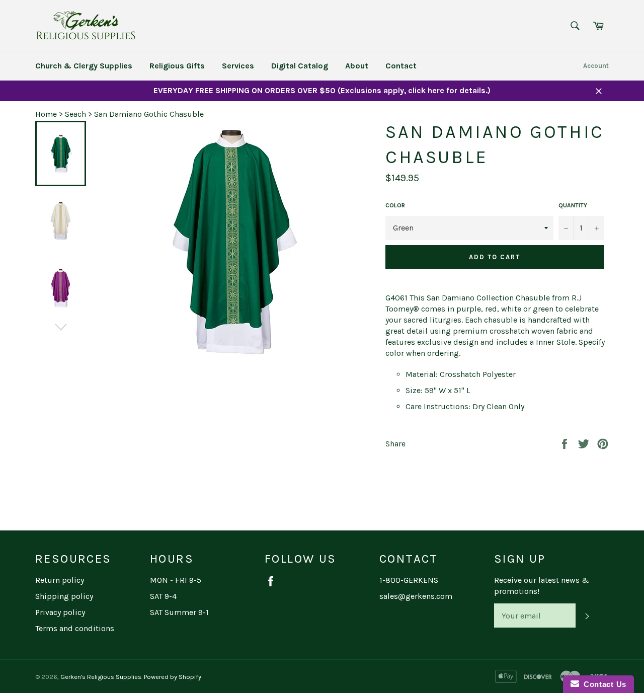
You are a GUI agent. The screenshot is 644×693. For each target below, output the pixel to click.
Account (596, 65)
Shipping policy (64, 596)
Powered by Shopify (172, 676)
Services (238, 65)
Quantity (572, 205)
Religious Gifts (177, 65)
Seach (75, 114)
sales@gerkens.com (415, 596)
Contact (401, 65)
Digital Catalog (299, 65)
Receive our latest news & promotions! (541, 585)
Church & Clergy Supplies (83, 65)
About (356, 65)
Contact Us (602, 684)
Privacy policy (60, 612)
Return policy (59, 580)
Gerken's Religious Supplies (100, 676)
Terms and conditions (74, 628)
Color (395, 205)
